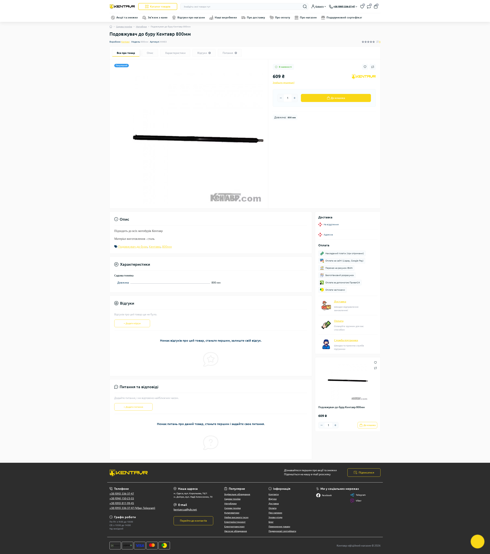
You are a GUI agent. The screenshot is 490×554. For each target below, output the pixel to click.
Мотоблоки (230, 503)
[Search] (305, 6)
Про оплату (282, 17)
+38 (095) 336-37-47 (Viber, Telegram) (132, 508)
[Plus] (295, 98)
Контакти (274, 494)
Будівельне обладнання (237, 494)
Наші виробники (226, 17)
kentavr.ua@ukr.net (185, 509)
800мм (167, 246)
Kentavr (125, 41)
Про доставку (256, 17)
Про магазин (308, 17)
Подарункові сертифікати (282, 531)
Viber (359, 500)
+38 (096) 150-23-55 (121, 498)
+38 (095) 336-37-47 (121, 493)
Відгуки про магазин (191, 17)
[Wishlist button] (365, 67)
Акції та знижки (127, 17)
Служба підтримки (346, 340)
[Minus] (281, 98)
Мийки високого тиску (236, 517)
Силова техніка (232, 508)
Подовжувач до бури (132, 246)
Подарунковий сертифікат (344, 17)
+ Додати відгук (132, 323)
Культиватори (231, 512)
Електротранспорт (234, 526)
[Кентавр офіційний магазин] (176, 472)
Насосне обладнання (235, 531)
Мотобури (141, 26)
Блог (271, 522)
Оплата (338, 320)
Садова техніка (124, 26)
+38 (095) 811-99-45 (121, 503)
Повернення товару (279, 526)
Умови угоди (275, 517)
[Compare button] (373, 67)
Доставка (340, 301)
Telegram (361, 495)
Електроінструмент (235, 522)
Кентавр (155, 246)
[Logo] (122, 6)
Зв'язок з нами (157, 17)
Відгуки (273, 499)
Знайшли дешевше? (284, 82)
